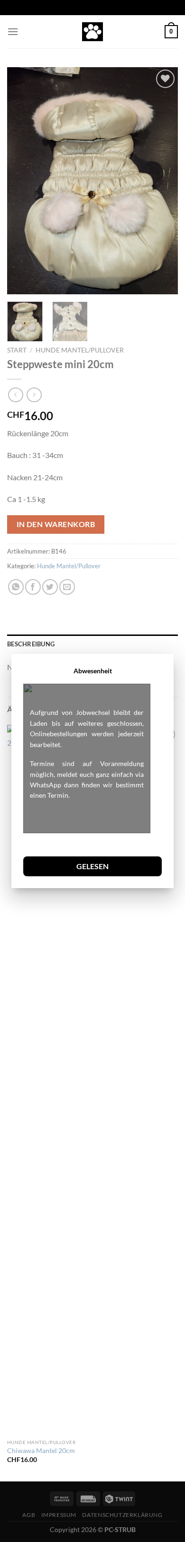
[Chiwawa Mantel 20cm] (47, 1080)
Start (17, 350)
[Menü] (12, 31)
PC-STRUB (120, 1529)
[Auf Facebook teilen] (33, 587)
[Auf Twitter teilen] (50, 587)
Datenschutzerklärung (122, 1514)
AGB (28, 1514)
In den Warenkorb (56, 524)
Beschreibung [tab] (31, 644)
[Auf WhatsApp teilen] (16, 587)
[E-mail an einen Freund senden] (67, 587)
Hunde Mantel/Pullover (80, 350)
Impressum (59, 1514)
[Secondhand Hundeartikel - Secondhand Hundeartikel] (92, 31)
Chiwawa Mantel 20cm (41, 1450)
